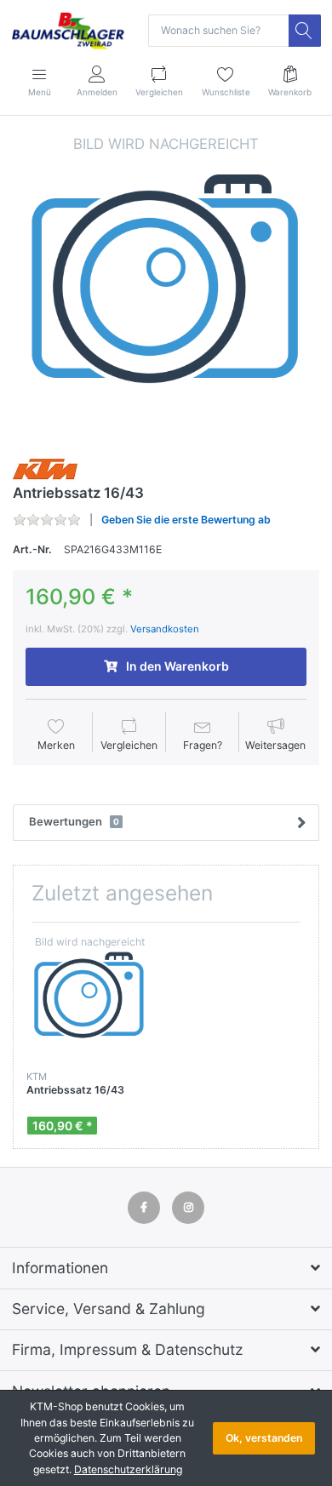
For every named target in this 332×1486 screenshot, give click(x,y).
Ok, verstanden (264, 1438)
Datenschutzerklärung (128, 1469)
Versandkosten (164, 629)
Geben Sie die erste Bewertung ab (186, 519)
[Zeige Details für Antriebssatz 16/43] (89, 998)
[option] (166, 287)
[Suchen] (305, 30)
